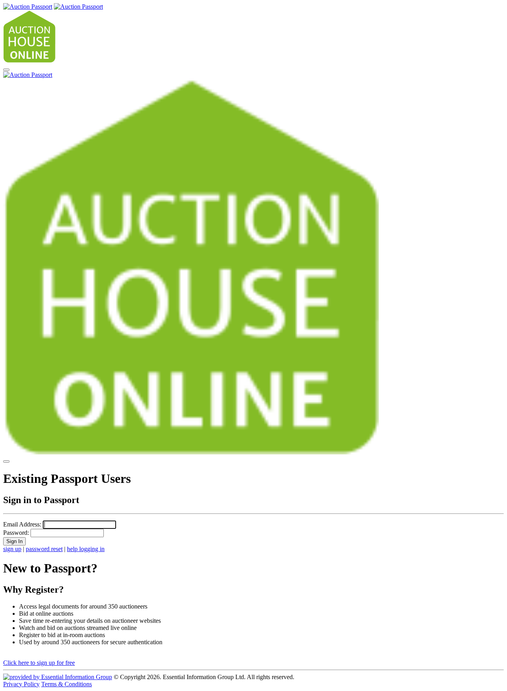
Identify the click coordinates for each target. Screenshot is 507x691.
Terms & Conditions (66, 684)
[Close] (6, 461)
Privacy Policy (21, 684)
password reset (44, 549)
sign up (12, 549)
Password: (16, 532)
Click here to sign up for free (39, 662)
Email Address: (22, 524)
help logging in (86, 549)
